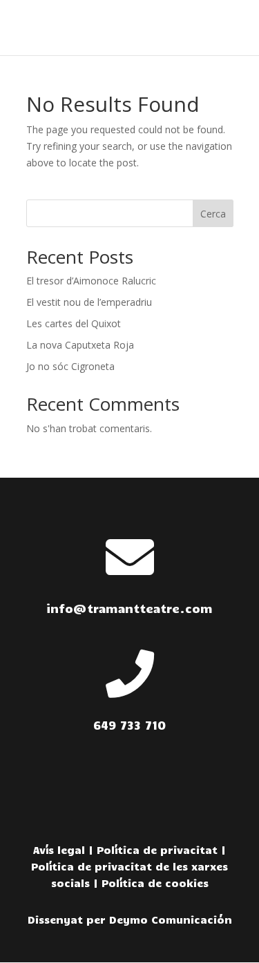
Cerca (213, 213)
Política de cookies (155, 883)
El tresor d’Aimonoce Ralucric (91, 280)
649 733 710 (129, 725)
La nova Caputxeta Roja (80, 344)
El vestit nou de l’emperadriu (89, 302)
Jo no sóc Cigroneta (70, 366)
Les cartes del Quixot (73, 323)
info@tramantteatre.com (129, 608)
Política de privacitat (157, 850)
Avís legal (59, 850)
